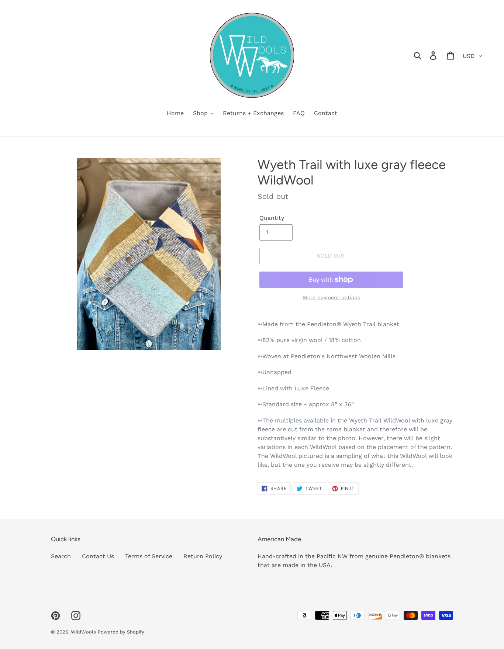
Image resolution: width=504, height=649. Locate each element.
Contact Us (98, 556)
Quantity (271, 217)
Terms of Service (148, 556)
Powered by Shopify (121, 632)
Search (61, 556)
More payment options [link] (331, 297)
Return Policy (202, 556)
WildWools (83, 632)
